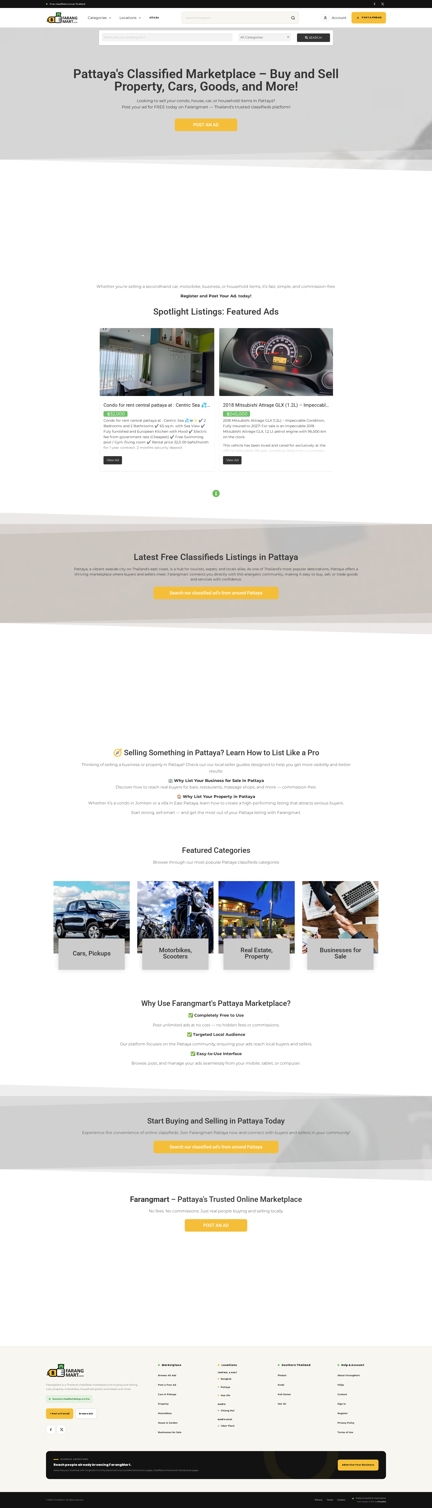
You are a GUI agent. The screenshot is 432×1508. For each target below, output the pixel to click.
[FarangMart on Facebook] (374, 4)
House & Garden (168, 1422)
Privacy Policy (346, 1422)
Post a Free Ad (167, 1384)
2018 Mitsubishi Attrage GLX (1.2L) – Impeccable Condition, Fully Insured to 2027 (309, 405)
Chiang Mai (227, 1410)
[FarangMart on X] (382, 4)
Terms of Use (345, 1432)
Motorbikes (165, 1413)
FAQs (341, 1384)
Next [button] (336, 399)
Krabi (281, 1384)
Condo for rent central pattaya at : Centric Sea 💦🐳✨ (160, 405)
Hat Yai (282, 1403)
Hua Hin (225, 1395)
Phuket (282, 1375)
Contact (342, 1394)
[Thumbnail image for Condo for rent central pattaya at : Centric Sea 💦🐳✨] (156, 362)
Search (315, 37)
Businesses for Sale (170, 1432)
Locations (128, 18)
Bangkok (226, 1378)
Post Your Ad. (223, 296)
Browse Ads (86, 1413)
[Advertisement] (216, 221)
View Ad (113, 459)
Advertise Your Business (358, 1464)
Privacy (318, 1500)
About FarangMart (349, 1375)
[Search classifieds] (293, 17)
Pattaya (225, 1387)
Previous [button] (95, 399)
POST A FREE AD (372, 17)
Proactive (382, 1502)
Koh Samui (284, 1394)
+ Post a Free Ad (60, 1413)
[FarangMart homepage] (62, 18)
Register (189, 296)
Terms (330, 1500)
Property (163, 1403)
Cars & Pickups (167, 1394)
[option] (156, 399)
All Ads (154, 17)
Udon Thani (227, 1425)
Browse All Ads (167, 1375)
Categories (97, 18)
